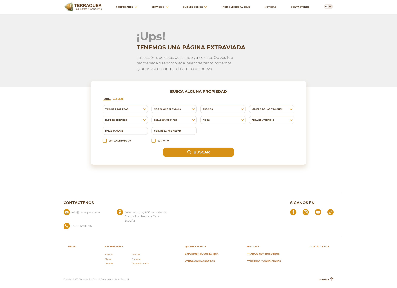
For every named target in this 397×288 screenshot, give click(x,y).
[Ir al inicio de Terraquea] (83, 6)
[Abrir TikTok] (330, 212)
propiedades (114, 246)
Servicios (158, 7)
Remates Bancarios (140, 263)
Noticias (270, 7)
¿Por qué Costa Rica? (235, 7)
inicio (72, 246)
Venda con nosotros (200, 261)
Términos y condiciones (264, 261)
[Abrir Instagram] (306, 212)
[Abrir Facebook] (293, 212)
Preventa (109, 263)
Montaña (136, 254)
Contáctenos (300, 7)
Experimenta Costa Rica (201, 253)
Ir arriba (324, 279)
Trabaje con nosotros (263, 253)
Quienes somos (193, 7)
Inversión (109, 254)
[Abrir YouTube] (318, 212)
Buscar (201, 152)
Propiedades (124, 7)
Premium (136, 259)
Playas (108, 259)
